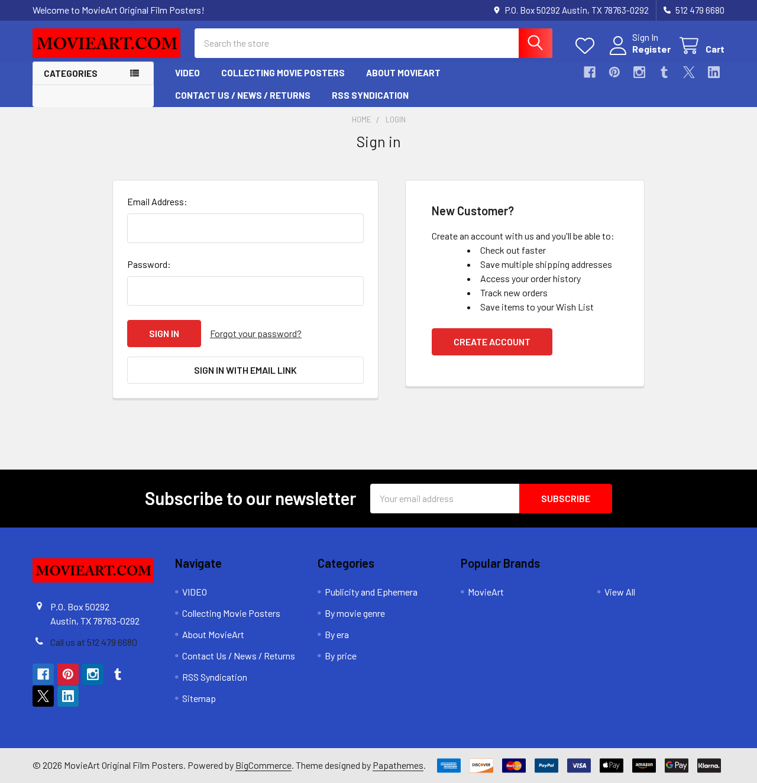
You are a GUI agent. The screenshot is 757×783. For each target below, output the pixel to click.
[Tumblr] (664, 72)
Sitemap (199, 698)
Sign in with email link (245, 370)
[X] (689, 72)
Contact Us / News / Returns (242, 95)
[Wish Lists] (587, 46)
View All (619, 591)
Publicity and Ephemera (371, 591)
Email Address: (157, 201)
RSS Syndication (370, 95)
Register (651, 48)
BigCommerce (263, 765)
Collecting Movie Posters (283, 72)
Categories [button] (71, 73)
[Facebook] (589, 72)
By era (337, 634)
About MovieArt (403, 72)
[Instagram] (639, 72)
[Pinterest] (614, 72)
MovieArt (486, 591)
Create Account (492, 341)
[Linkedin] (713, 72)
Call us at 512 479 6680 (93, 642)
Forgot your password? (256, 333)
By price (341, 655)
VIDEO (187, 72)
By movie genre (355, 613)
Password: (149, 264)
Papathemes (398, 765)
